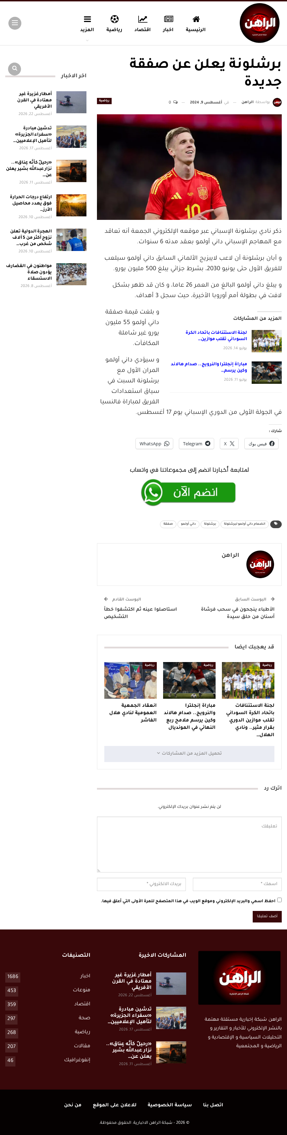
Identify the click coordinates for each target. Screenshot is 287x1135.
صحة (84, 1018)
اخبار (168, 30)
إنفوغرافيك (77, 1060)
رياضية (114, 30)
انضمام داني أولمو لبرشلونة (244, 524)
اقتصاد (142, 30)
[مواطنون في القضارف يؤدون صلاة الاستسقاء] (71, 274)
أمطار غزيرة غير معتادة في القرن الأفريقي (34, 100)
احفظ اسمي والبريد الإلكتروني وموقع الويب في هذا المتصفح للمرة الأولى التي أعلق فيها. (188, 901)
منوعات (81, 990)
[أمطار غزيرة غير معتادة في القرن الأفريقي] (71, 102)
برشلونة (210, 524)
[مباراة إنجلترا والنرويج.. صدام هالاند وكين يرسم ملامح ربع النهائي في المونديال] (267, 372)
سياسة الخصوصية (170, 1105)
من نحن (73, 1105)
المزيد (87, 30)
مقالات (82, 1046)
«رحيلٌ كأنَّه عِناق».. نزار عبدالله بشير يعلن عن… (29, 169)
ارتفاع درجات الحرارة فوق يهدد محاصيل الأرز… (31, 204)
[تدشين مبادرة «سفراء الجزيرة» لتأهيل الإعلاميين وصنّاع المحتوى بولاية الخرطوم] (71, 136)
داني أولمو (188, 524)
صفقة (168, 524)
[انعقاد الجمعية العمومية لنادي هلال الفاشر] (130, 680)
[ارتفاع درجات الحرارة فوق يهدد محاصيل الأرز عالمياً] (71, 205)
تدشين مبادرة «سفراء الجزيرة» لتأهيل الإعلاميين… (32, 135)
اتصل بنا (213, 1105)
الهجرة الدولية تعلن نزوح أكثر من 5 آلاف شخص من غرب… (31, 238)
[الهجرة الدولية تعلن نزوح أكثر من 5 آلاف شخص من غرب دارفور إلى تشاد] (71, 240)
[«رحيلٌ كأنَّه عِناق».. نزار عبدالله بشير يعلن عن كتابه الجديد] (71, 171)
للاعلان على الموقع (114, 1105)
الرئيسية (196, 30)
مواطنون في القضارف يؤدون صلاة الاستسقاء (29, 272)
